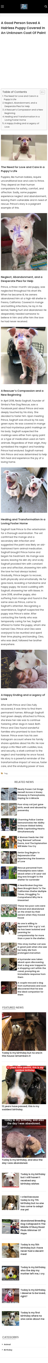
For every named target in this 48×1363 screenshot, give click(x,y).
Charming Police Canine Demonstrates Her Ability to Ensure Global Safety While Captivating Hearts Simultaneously (31, 825)
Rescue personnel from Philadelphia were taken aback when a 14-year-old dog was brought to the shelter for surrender (32, 873)
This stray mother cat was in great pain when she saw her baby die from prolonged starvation (32, 948)
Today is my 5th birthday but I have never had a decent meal (32, 1249)
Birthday (8, 1350)
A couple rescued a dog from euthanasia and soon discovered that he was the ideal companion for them (32, 988)
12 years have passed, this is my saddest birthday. (20, 1108)
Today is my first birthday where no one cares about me (32, 1316)
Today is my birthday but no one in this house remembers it (22, 1054)
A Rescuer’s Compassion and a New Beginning (24, 111)
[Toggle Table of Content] (41, 92)
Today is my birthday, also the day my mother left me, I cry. (33, 1270)
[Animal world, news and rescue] (24, 6)
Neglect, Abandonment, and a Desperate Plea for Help (21, 104)
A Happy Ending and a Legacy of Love (22, 125)
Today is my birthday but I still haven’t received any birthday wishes (33, 1179)
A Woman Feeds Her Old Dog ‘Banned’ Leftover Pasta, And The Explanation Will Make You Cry (32, 842)
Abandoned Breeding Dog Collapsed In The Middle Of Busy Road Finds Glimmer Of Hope (33, 1227)
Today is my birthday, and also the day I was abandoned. (22, 1161)
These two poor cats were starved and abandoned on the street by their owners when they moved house (31, 911)
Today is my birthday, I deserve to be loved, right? (33, 1293)
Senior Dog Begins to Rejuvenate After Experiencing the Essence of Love (31, 857)
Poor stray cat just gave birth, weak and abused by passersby (32, 807)
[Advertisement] (24, 62)
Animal (7, 1344)
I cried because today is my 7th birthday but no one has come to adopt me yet (32, 1203)
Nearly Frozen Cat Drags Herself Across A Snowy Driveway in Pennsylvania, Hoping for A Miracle (31, 794)
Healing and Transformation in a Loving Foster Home (22, 118)
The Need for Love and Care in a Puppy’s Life (21, 98)
